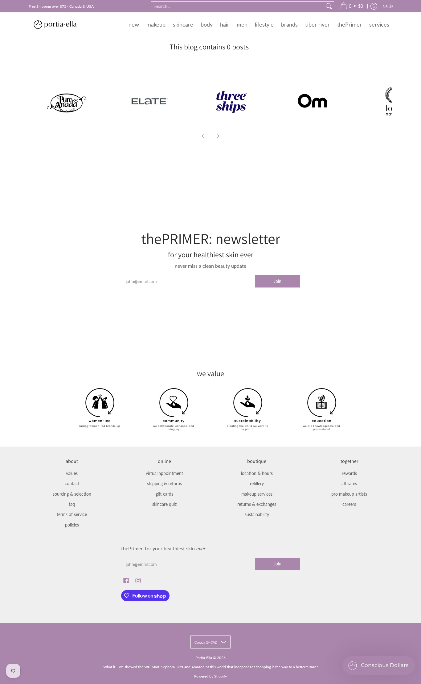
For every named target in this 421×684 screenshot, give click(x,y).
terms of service (72, 514)
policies (72, 524)
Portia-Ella (203, 657)
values (72, 473)
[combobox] (237, 6)
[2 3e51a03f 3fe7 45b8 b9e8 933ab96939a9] (231, 101)
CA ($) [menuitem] (388, 6)
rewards (349, 473)
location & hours (257, 473)
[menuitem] (352, 6)
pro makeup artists (349, 494)
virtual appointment (164, 473)
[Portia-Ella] (55, 24)
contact (72, 483)
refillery (257, 483)
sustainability (257, 514)
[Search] (329, 6)
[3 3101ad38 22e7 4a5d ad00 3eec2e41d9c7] (313, 101)
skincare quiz (164, 504)
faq (72, 504)
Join (277, 281)
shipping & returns (164, 483)
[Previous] (203, 136)
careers (349, 504)
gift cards (164, 494)
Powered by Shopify (210, 676)
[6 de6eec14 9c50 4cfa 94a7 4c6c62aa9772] (67, 101)
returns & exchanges (256, 504)
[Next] (218, 136)
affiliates (349, 483)
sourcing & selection (72, 494)
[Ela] (149, 101)
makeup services (256, 494)
